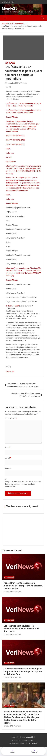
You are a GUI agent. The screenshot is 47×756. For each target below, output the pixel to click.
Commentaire (11, 418)
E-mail (8, 458)
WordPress (32, 743)
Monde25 (9, 8)
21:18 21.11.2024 (12, 306)
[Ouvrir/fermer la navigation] (5, 18)
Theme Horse (27, 740)
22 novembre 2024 (12, 83)
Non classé (10, 63)
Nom (7, 447)
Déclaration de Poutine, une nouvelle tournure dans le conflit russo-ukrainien (22, 385)
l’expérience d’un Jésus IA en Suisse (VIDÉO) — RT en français (25, 395)
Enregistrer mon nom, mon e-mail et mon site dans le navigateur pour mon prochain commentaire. (23, 484)
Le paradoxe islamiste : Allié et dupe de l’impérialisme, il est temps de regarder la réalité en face (23, 671)
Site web (8, 468)
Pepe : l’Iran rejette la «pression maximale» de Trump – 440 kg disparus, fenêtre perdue (23, 586)
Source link (10, 372)
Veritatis (23, 83)
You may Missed (12, 550)
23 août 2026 (9, 592)
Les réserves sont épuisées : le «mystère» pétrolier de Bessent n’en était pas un (21, 629)
